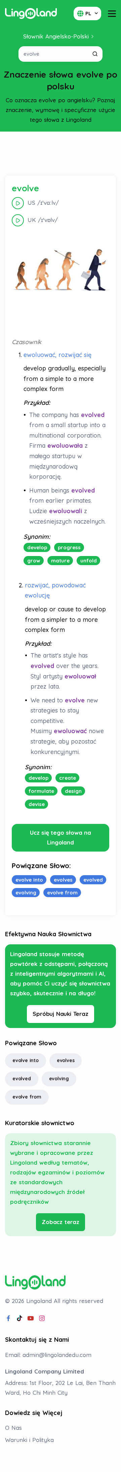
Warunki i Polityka (29, 1439)
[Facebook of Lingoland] (8, 1318)
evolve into (25, 1060)
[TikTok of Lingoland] (19, 1318)
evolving (59, 1079)
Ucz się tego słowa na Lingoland (60, 837)
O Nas (13, 1427)
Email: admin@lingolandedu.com (48, 1354)
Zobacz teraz (60, 1221)
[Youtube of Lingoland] (30, 1318)
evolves (66, 1060)
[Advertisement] (60, 153)
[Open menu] (112, 13)
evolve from (26, 1097)
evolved (21, 1079)
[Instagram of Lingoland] (42, 1318)
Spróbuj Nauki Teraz (60, 1013)
